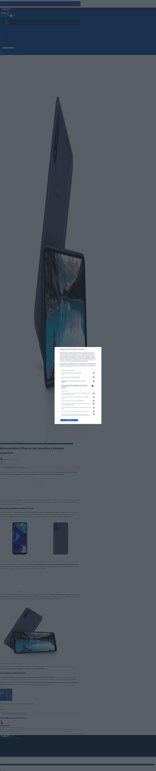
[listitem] (78, 370)
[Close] (99, 349)
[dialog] (78, 385)
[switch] (93, 373)
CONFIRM (69, 420)
